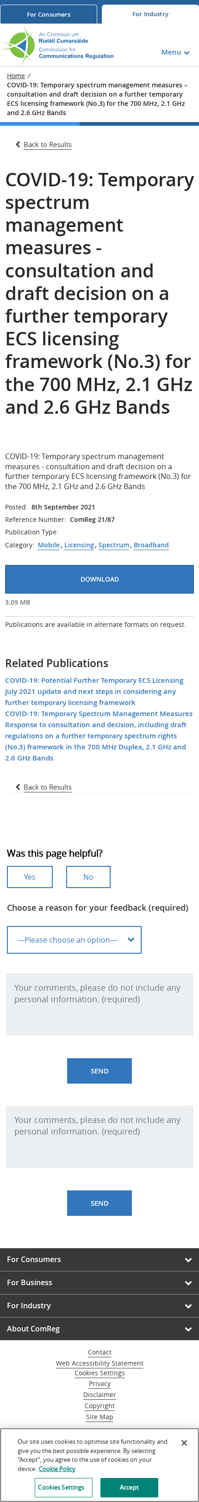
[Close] (184, 1443)
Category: (19, 545)
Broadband (151, 545)
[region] (99, 1465)
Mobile (49, 545)
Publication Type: (31, 532)
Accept (129, 1487)
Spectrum (114, 545)
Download (100, 579)
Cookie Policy (57, 1469)
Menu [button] (171, 52)
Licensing (79, 545)
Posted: (16, 507)
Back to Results (48, 144)
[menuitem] (48, 14)
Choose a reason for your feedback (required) (97, 907)
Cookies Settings (100, 1373)
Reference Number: (35, 519)
